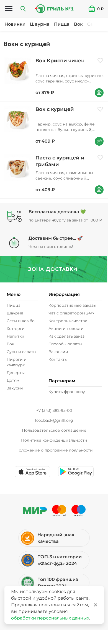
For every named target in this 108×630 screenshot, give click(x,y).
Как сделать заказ (66, 336)
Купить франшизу (66, 391)
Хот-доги (16, 328)
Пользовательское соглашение (54, 430)
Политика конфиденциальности (54, 440)
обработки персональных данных (50, 618)
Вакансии (58, 351)
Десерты (16, 372)
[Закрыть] (95, 604)
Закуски (15, 388)
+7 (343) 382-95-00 (54, 410)
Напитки (15, 336)
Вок (78, 24)
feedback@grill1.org (54, 420)
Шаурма (40, 24)
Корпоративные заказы (72, 305)
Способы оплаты (65, 343)
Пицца (62, 24)
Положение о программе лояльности (54, 450)
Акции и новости (66, 328)
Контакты (58, 359)
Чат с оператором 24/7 (71, 313)
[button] (98, 9)
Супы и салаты (21, 351)
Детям (13, 380)
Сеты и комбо (21, 320)
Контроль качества (67, 320)
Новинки (14, 24)
